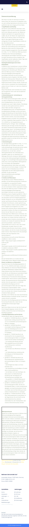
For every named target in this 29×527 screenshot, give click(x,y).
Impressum (4, 494)
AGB (2, 498)
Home (3, 492)
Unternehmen (4, 500)
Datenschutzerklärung (7, 460)
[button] (27, 2)
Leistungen (4, 496)
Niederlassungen (5, 502)
